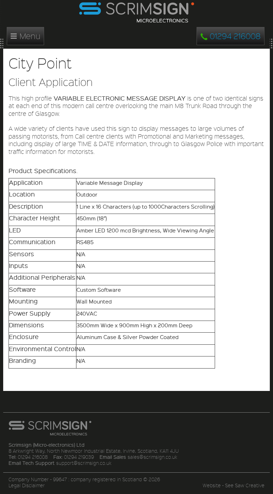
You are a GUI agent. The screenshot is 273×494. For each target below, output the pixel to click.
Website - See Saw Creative (233, 485)
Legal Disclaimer (27, 485)
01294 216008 (234, 36)
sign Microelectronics (136, 12)
